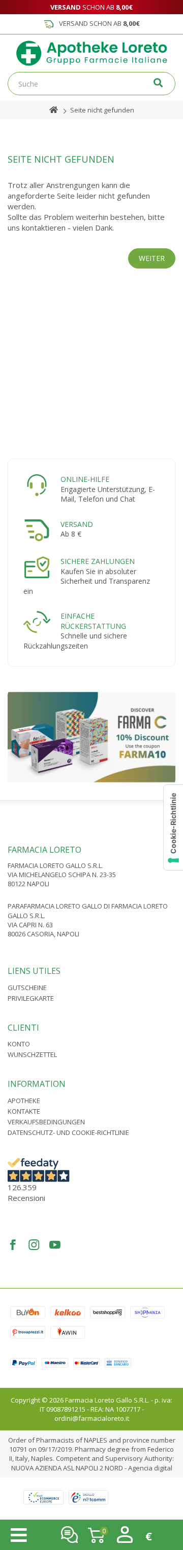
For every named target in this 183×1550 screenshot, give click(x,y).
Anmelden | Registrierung (124, 1534)
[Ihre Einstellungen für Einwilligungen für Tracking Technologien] (173, 827)
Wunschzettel (32, 1054)
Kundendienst (69, 1534)
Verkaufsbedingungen (46, 1121)
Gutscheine (27, 987)
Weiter (152, 258)
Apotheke (24, 1100)
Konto (19, 1043)
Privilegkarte (31, 998)
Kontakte (24, 1111)
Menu (19, 1535)
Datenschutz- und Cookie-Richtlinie (68, 1132)
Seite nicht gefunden (102, 110)
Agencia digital (150, 1467)
